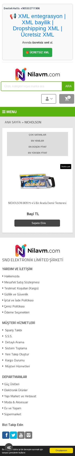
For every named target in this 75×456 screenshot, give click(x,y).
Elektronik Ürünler (16, 390)
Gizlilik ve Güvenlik (16, 294)
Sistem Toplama (15, 348)
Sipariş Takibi (13, 330)
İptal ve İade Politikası (19, 300)
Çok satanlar (37, 135)
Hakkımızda (11, 276)
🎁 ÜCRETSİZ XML (37, 52)
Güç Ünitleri (11, 384)
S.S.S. (8, 336)
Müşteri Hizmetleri (17, 366)
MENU (8, 112)
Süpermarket (12, 414)
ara (68, 86)
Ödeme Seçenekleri (16, 312)
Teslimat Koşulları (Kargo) (21, 288)
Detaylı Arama (14, 342)
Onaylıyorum (61, 450)
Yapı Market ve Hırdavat (20, 396)
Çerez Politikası (14, 306)
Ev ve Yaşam (12, 408)
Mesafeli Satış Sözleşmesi (21, 282)
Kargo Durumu (14, 360)
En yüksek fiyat (37, 153)
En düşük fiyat (38, 147)
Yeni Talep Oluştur (16, 354)
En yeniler (37, 141)
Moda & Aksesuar (16, 402)
